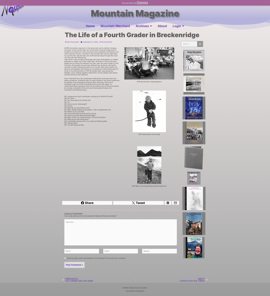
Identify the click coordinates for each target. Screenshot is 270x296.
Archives (142, 26)
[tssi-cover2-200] (194, 83)
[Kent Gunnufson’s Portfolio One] (194, 178)
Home (90, 26)
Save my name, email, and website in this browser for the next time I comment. (96, 258)
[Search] (200, 44)
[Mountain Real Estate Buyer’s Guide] (194, 223)
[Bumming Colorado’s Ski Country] (194, 108)
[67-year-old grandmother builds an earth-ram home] (194, 247)
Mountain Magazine (135, 13)
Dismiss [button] (142, 2)
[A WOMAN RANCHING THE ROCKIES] (194, 198)
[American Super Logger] (194, 133)
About (162, 26)
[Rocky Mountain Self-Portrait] (194, 60)
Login (177, 26)
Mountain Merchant (115, 26)
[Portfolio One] (194, 157)
